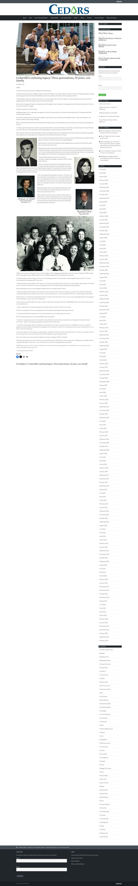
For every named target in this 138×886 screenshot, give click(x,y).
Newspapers (103, 739)
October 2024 (104, 230)
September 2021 (104, 345)
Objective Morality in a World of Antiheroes (110, 39)
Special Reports (99, 18)
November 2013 (104, 629)
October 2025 (104, 194)
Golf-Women (103, 696)
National (102, 732)
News (33, 75)
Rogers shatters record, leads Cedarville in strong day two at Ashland (110, 158)
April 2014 (103, 611)
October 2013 (104, 633)
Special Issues (104, 793)
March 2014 (103, 615)
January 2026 (104, 183)
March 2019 (103, 428)
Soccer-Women (104, 782)
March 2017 (103, 500)
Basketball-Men (104, 657)
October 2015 (104, 558)
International (103, 718)
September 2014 (104, 597)
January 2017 (104, 507)
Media (82, 18)
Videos (102, 826)
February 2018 (104, 468)
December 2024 (104, 223)
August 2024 (103, 237)
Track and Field (104, 818)
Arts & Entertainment (41, 18)
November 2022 (104, 302)
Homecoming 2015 (105, 707)
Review (102, 772)
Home (24, 18)
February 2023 (104, 291)
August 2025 (103, 201)
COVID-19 (103, 671)
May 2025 (103, 205)
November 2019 (104, 410)
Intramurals (103, 721)
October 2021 (104, 342)
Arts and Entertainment (106, 649)
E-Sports (102, 678)
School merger (104, 775)
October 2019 (104, 414)
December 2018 (104, 439)
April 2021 (103, 356)
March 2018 (103, 464)
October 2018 (104, 446)
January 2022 (104, 331)
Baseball (102, 653)
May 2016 (103, 532)
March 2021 (103, 360)
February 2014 (104, 619)
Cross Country (104, 675)
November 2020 (104, 374)
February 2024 (104, 255)
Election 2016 (104, 682)
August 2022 (103, 313)
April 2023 (103, 284)
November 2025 (104, 191)
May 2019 (103, 421)
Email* (100, 85)
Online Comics (104, 746)
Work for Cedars (111, 18)
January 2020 (104, 403)
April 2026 (103, 173)
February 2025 (104, 216)
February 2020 (104, 399)
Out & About (103, 754)
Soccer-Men (103, 779)
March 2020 (103, 396)
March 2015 (103, 576)
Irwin (102, 151)
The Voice (102, 815)
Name (100, 76)
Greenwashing (104, 700)
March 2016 (103, 540)
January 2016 (104, 547)
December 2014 (104, 586)
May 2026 (103, 169)
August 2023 (103, 277)
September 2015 (104, 561)
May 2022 (103, 317)
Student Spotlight (105, 804)
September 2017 (104, 486)
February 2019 (104, 432)
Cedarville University (77, 858)
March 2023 (103, 288)
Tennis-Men (103, 808)
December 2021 (104, 335)
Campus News (54, 18)
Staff (30, 18)
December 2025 (104, 187)
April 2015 (103, 572)
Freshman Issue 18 (105, 689)
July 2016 (102, 529)
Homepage (28, 75)
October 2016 (104, 518)
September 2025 (104, 198)
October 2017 (104, 482)
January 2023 (104, 295)
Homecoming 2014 (105, 703)
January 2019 (104, 435)
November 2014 (104, 590)
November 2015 (104, 554)
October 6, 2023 (89, 75)
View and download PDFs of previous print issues (84, 855)
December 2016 (104, 511)
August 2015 (103, 565)
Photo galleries (104, 757)
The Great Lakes (104, 811)
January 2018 (104, 471)
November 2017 (104, 478)
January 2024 (104, 259)
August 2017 (103, 489)
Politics (102, 764)
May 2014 (103, 608)
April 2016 (103, 536)
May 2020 (103, 388)
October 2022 (104, 306)
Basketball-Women (105, 660)
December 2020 (104, 371)
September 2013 (104, 637)
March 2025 (103, 212)
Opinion (89, 18)
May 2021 (103, 353)
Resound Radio (75, 861)
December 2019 (104, 406)
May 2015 (103, 568)
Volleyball (102, 829)
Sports (76, 18)
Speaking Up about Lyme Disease (107, 46)
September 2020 (104, 381)
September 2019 (104, 417)
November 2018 (104, 442)
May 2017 (103, 493)
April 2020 (103, 392)
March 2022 (103, 324)
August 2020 (103, 385)
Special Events (104, 790)
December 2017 (104, 475)
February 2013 (104, 640)
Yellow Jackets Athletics (77, 864)
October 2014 (104, 594)
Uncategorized (104, 822)
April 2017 (103, 496)
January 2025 (104, 219)
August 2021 (103, 349)
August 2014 (103, 601)
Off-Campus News (66, 18)
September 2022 (104, 309)
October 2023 (104, 270)
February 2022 (104, 327)
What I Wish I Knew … (107, 33)
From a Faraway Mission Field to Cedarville (109, 59)
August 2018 (103, 453)
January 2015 (104, 583)
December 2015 (104, 550)
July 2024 (102, 241)
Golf (101, 693)
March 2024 (103, 252)
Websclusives (104, 833)
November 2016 (104, 514)
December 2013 (104, 626)
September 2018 (104, 450)
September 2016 (104, 522)
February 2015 (104, 579)
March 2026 (103, 176)
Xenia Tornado (104, 836)
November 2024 (104, 227)
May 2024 (103, 245)
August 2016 (103, 525)
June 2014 (103, 604)
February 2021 (104, 363)
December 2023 (104, 263)
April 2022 (103, 320)
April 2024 (103, 248)
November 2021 (104, 338)
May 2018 (103, 457)
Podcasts (102, 761)
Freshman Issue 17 (105, 685)
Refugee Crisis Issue (105, 768)
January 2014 (104, 622)
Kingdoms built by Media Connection (108, 52)
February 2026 (104, 180)
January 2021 (104, 367)
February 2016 (104, 543)
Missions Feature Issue (106, 729)
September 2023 (104, 273)
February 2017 (104, 504)
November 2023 (104, 266)
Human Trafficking (105, 714)
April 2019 (103, 424)
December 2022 (104, 299)
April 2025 (103, 209)
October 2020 (104, 378)
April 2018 (103, 460)
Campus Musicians (105, 664)
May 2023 (103, 281)
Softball (102, 786)
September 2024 (104, 234)
